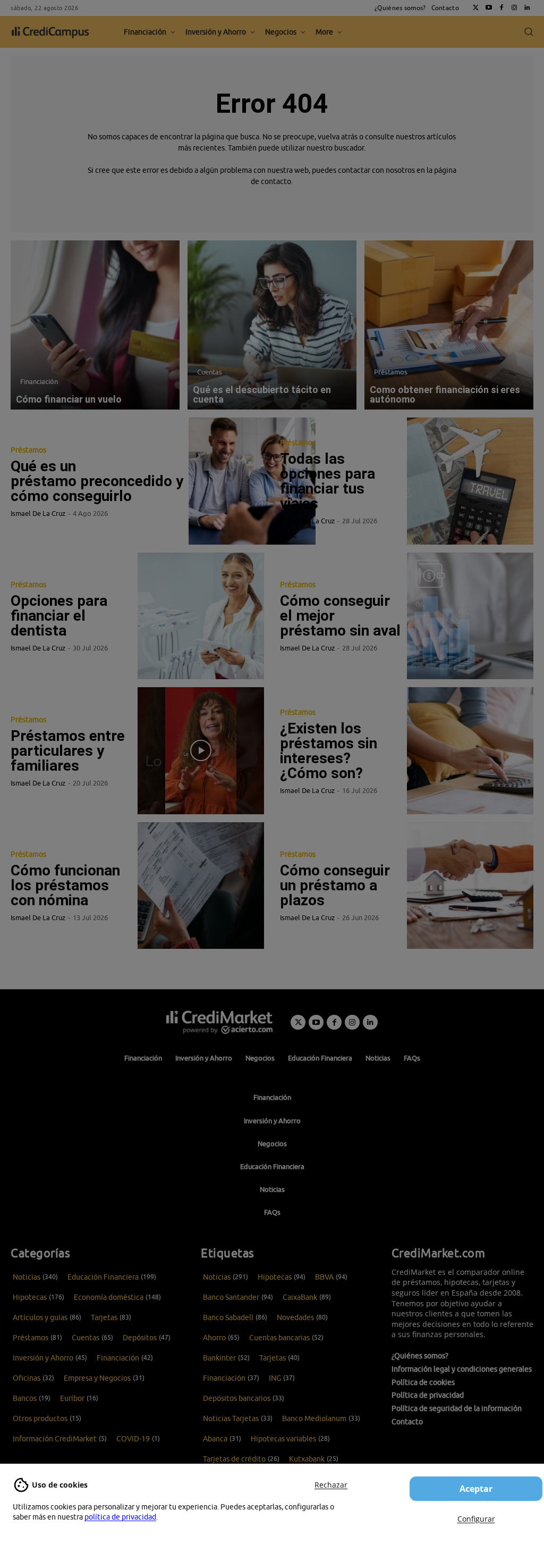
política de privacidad (120, 1517)
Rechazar (330, 1485)
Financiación (39, 381)
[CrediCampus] (50, 32)
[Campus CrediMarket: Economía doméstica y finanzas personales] (219, 1022)
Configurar (476, 1519)
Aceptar (476, 1489)
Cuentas (209, 372)
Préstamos (390, 372)
